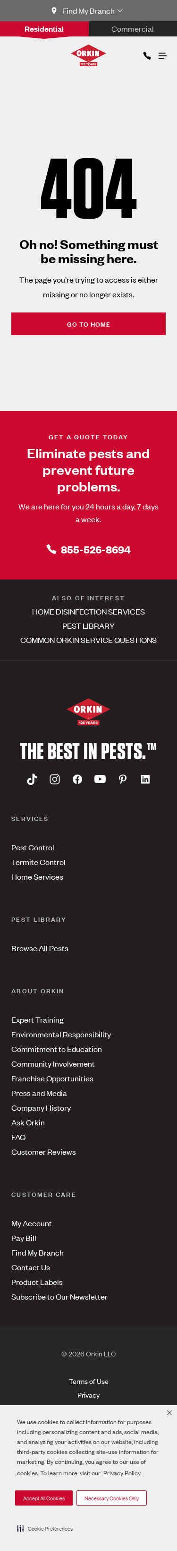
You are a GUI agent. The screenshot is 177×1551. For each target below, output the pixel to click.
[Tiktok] (32, 779)
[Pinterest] (122, 779)
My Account (31, 1223)
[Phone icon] (146, 54)
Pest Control (32, 847)
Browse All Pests (39, 948)
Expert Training (37, 1019)
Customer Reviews (43, 1151)
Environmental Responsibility (61, 1034)
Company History (41, 1107)
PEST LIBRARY (88, 625)
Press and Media (39, 1092)
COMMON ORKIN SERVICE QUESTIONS (88, 639)
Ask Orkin (28, 1122)
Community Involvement (53, 1063)
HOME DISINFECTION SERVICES (88, 611)
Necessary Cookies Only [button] (111, 1498)
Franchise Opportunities (52, 1078)
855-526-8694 (96, 549)
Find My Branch (37, 1252)
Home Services (37, 876)
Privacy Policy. (122, 1472)
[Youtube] (100, 779)
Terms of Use (89, 1381)
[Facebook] (77, 779)
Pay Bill (23, 1237)
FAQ (18, 1137)
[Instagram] (54, 779)
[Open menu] (161, 53)
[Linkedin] (145, 779)
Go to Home (88, 324)
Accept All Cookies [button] (44, 1498)
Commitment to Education (56, 1048)
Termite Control (38, 861)
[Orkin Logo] (88, 55)
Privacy (88, 1394)
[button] (45, 1528)
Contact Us (30, 1267)
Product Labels (37, 1281)
